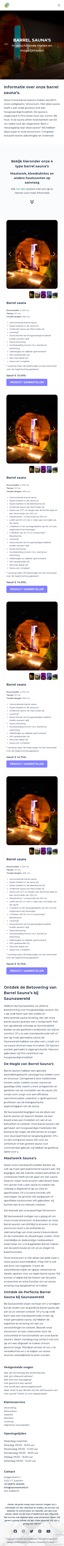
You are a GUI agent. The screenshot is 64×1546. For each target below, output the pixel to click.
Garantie (8, 1414)
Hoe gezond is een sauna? (18, 1383)
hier (18, 189)
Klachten (9, 1418)
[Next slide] (54, 254)
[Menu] (59, 5)
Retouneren (10, 1411)
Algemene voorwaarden (17, 1425)
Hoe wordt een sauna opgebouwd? (23, 1386)
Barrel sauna (16, 303)
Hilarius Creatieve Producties (42, 1542)
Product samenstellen (27, 382)
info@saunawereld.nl (16, 1487)
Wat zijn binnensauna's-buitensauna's (24, 1372)
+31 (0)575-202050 (14, 1484)
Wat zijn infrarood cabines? (18, 1376)
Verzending (10, 1407)
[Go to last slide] (10, 254)
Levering (8, 1421)
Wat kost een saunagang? (18, 1379)
